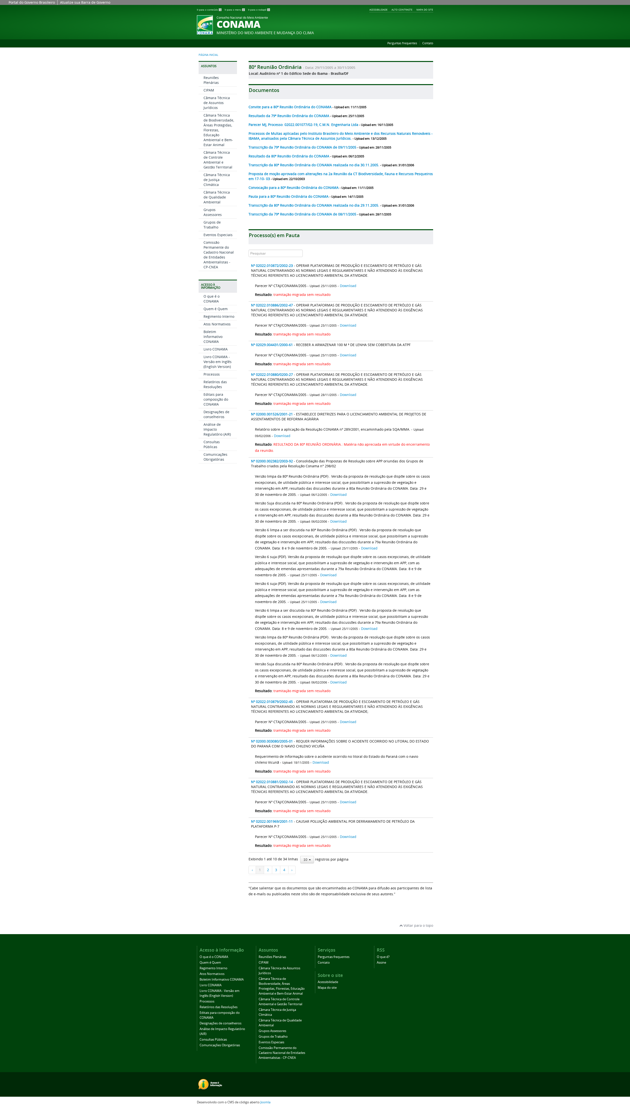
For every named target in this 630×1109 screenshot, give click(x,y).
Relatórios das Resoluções (215, 384)
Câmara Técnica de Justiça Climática (217, 179)
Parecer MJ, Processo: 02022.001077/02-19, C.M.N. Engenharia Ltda (304, 124)
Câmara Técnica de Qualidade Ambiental (217, 197)
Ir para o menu (234, 9)
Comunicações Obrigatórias (215, 457)
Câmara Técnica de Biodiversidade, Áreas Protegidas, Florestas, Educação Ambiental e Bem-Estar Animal (219, 130)
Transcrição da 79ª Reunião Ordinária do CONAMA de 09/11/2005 (303, 147)
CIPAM (209, 90)
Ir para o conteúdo (209, 9)
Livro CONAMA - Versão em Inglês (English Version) (218, 361)
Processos (212, 374)
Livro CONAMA (216, 349)
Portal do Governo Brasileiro (32, 2)
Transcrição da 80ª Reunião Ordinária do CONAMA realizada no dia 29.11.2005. (314, 205)
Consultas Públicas (212, 444)
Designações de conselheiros (216, 414)
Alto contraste (402, 9)
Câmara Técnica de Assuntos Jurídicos (217, 102)
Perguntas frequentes (402, 43)
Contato (427, 43)
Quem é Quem (216, 308)
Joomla (265, 1102)
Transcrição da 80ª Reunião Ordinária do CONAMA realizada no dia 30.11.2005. (314, 165)
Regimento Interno (219, 316)
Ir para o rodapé (258, 9)
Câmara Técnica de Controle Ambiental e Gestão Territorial (218, 159)
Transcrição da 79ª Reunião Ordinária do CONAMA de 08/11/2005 (303, 214)
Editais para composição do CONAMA (216, 399)
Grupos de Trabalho (212, 224)
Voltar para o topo (418, 925)
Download (348, 285)
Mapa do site (424, 9)
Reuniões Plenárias (211, 80)
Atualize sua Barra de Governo (85, 2)
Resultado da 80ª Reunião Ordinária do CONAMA (289, 156)
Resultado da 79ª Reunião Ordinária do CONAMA (289, 115)
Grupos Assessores (213, 212)
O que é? (383, 957)
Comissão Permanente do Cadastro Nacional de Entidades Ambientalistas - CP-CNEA (219, 254)
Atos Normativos (217, 324)
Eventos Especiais (218, 234)
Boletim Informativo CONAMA (213, 336)
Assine (381, 962)
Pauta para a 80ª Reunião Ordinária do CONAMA (289, 196)
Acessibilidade (378, 9)
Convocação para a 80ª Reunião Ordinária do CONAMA (294, 187)
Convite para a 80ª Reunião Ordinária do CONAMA (290, 107)
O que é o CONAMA (212, 299)
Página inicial (208, 55)
